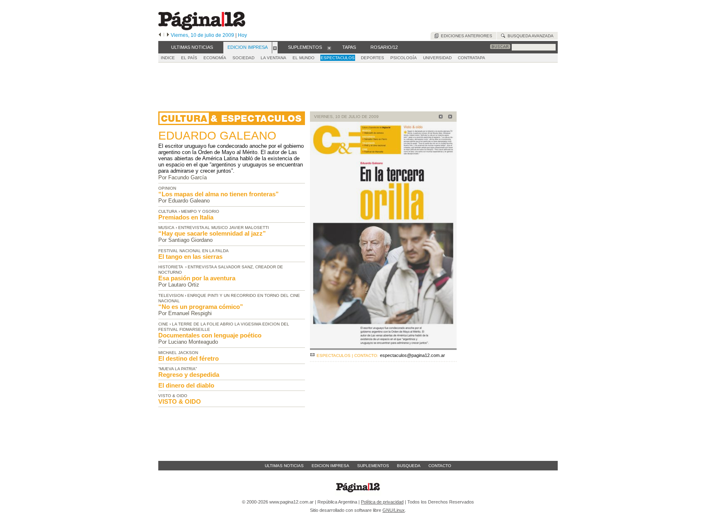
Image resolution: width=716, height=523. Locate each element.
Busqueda (409, 465)
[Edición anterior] (159, 35)
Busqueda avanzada (529, 36)
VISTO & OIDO (179, 401)
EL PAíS (189, 57)
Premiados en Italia (185, 217)
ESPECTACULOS (338, 57)
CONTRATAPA (471, 57)
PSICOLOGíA (403, 57)
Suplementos (373, 465)
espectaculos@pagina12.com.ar (412, 355)
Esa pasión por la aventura (196, 278)
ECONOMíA (214, 57)
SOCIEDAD (243, 57)
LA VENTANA (273, 57)
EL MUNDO (303, 57)
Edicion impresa (330, 465)
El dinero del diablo (186, 385)
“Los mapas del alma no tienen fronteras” (218, 194)
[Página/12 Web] (201, 28)
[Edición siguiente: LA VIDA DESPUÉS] (448, 117)
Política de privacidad (382, 501)
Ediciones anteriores (465, 36)
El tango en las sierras (190, 256)
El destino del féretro (188, 358)
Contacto (439, 465)
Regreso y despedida (188, 374)
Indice (168, 57)
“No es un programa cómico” (200, 306)
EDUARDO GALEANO (217, 135)
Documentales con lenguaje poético (209, 335)
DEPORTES (372, 57)
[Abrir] (275, 47)
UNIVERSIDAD (437, 57)
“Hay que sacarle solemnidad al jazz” (212, 233)
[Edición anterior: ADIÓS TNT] (439, 117)
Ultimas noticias (284, 465)
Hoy (242, 35)
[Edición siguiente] (168, 35)
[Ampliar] (383, 346)
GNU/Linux (393, 510)
